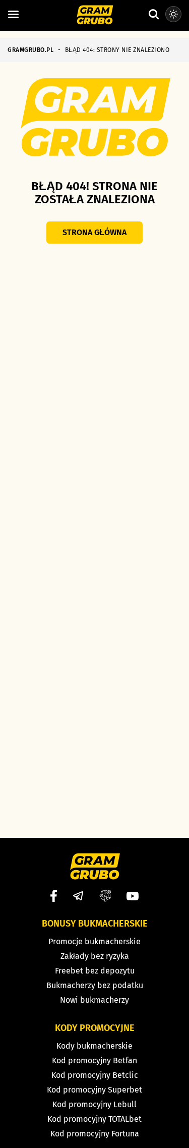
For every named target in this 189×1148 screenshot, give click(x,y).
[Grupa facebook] (105, 896)
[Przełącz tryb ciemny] (173, 14)
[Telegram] (78, 896)
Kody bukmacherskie (94, 1046)
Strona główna (94, 232)
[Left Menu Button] (13, 14)
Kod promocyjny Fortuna (94, 1133)
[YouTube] (133, 896)
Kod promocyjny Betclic (94, 1075)
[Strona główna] (94, 15)
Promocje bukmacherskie (94, 941)
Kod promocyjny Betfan (94, 1060)
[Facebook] (53, 896)
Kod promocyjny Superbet (94, 1090)
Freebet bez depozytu (95, 970)
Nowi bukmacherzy (94, 1000)
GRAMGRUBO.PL (30, 49)
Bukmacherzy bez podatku (94, 985)
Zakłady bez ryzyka (94, 956)
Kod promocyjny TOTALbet (94, 1119)
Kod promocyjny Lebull (94, 1104)
